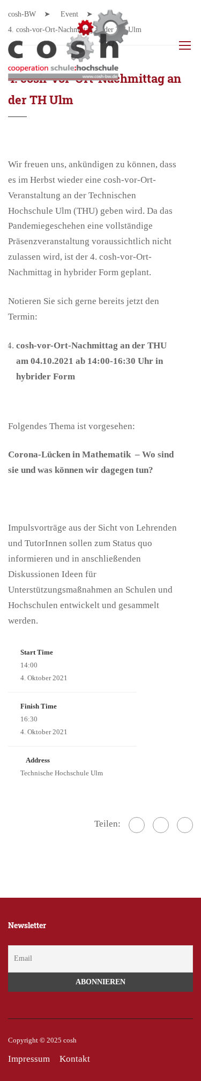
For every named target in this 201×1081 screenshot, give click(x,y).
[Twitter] (161, 825)
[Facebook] (137, 825)
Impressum (29, 1059)
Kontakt (74, 1059)
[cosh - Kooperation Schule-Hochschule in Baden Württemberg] (68, 48)
